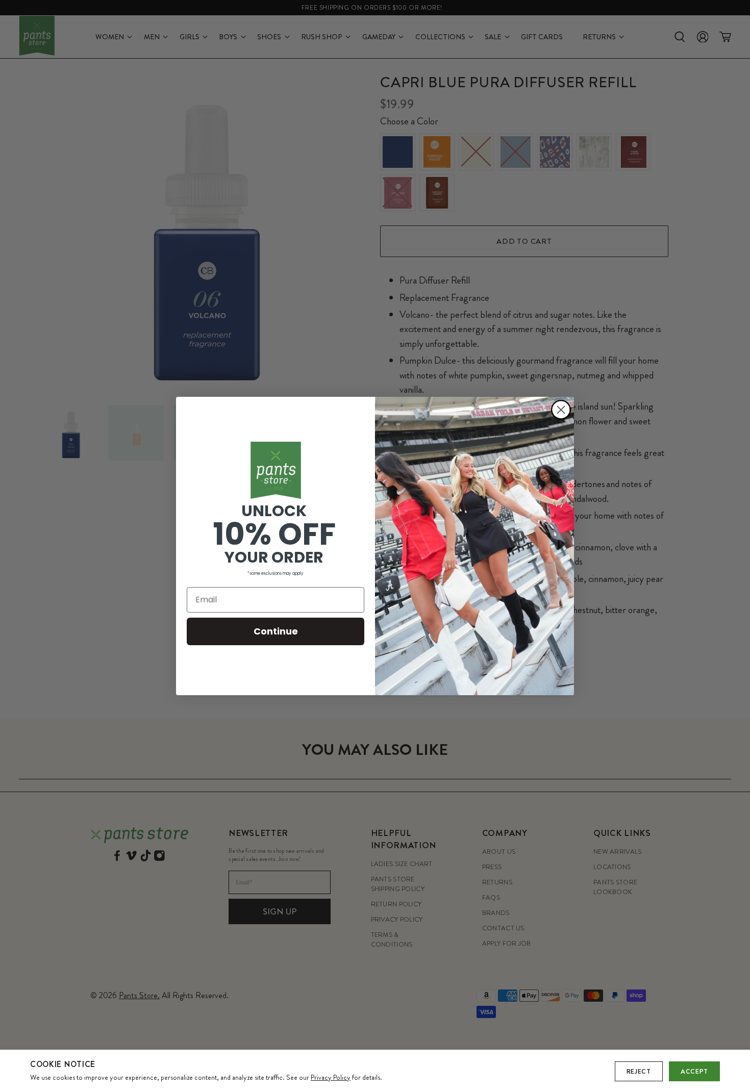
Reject (639, 1071)
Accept (694, 1071)
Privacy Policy (331, 1077)
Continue (276, 631)
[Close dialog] (561, 410)
